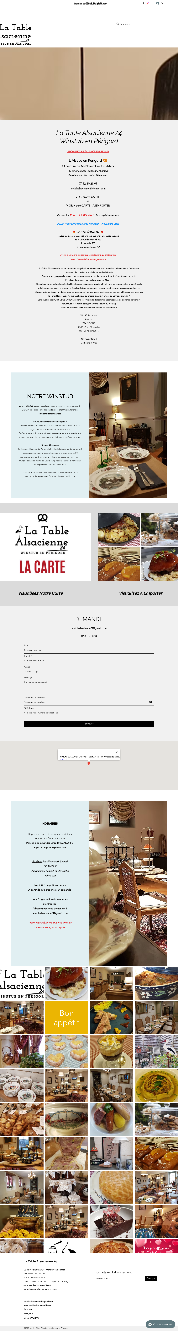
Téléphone (29, 708)
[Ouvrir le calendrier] (150, 702)
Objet (27, 667)
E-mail (27, 656)
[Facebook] (143, 3)
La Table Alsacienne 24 (40, 1261)
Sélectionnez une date (34, 697)
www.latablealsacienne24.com (37, 1285)
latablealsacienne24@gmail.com (88, 188)
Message (28, 677)
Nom (26, 645)
